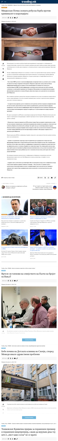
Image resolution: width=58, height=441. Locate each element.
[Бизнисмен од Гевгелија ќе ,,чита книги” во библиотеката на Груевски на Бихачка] (14, 207)
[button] (2, 2)
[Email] (15, 18)
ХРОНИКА (3, 270)
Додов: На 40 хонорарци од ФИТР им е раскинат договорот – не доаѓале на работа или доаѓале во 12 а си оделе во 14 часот (43, 248)
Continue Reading (29, 340)
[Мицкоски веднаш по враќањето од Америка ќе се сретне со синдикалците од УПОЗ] (43, 207)
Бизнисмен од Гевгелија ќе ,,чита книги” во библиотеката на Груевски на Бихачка (12, 217)
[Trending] (29, 2)
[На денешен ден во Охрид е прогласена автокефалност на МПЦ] (14, 237)
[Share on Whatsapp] (13, 18)
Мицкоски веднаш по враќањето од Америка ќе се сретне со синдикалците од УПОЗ (42, 217)
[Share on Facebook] (8, 18)
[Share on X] (10, 18)
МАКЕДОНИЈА (4, 7)
